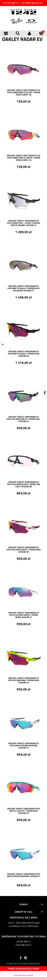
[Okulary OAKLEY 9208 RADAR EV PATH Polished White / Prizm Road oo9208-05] (23, 526)
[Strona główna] (23, 12)
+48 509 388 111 (11, 3)
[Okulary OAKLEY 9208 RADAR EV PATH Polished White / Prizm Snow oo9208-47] (23, 592)
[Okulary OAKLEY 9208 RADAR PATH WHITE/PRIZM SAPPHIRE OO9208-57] (23, 853)
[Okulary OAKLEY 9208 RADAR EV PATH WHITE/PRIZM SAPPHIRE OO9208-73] (23, 722)
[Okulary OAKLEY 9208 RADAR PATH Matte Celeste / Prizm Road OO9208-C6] (23, 787)
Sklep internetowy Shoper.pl (23, 975)
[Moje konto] (29, 33)
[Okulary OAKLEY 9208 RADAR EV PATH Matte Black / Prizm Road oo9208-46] (23, 330)
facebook (20, 958)
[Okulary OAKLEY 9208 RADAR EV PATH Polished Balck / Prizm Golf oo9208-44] (23, 396)
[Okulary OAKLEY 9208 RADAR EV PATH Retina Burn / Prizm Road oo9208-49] (23, 657)
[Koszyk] (41, 33)
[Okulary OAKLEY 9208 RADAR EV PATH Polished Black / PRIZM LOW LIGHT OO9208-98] (23, 461)
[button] (6, 33)
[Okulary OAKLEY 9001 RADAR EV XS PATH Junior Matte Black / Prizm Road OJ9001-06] (23, 69)
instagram (25, 958)
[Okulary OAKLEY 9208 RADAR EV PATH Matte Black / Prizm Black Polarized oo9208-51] (23, 265)
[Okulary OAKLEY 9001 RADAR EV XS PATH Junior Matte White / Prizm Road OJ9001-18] (23, 134)
